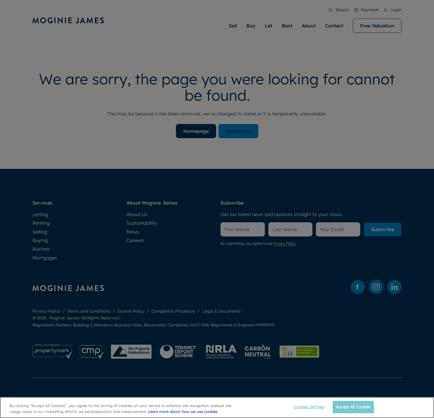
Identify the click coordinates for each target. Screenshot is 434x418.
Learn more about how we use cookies (183, 411)
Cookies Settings (309, 406)
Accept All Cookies (353, 406)
